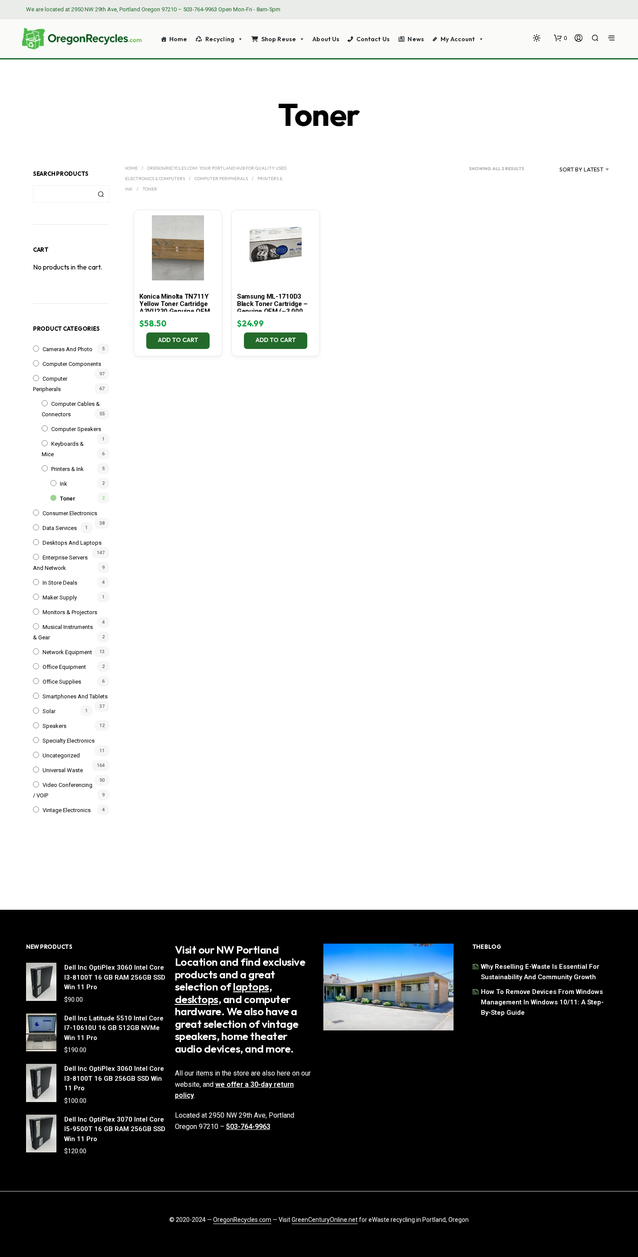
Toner (68, 498)
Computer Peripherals (221, 178)
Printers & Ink (67, 469)
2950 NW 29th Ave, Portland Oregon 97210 (124, 9)
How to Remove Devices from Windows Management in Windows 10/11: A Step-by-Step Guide (542, 1002)
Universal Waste (63, 770)
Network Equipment (67, 652)
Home (178, 39)
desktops (196, 999)
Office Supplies (62, 681)
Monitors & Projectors (70, 612)
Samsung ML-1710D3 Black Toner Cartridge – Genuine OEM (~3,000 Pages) (272, 307)
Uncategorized (61, 755)
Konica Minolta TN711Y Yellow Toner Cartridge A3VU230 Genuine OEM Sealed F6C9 (174, 307)
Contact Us (373, 39)
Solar (49, 711)
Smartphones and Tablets (75, 696)
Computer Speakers (76, 429)
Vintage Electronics (67, 810)
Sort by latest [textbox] (581, 169)
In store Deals (60, 582)
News (416, 39)
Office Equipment (64, 667)
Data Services (60, 528)
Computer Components (72, 364)
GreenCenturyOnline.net (325, 1220)
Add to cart (178, 340)
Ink (63, 483)
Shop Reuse (278, 39)
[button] (560, 38)
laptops (251, 987)
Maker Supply (60, 597)
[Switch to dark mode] (537, 38)
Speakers (54, 726)
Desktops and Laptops (72, 543)
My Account (458, 39)
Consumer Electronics (70, 513)
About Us (325, 39)
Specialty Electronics (69, 740)
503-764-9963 (200, 9)
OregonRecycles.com (242, 1220)
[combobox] (570, 169)
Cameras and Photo (67, 349)
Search (100, 194)
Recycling (219, 39)
